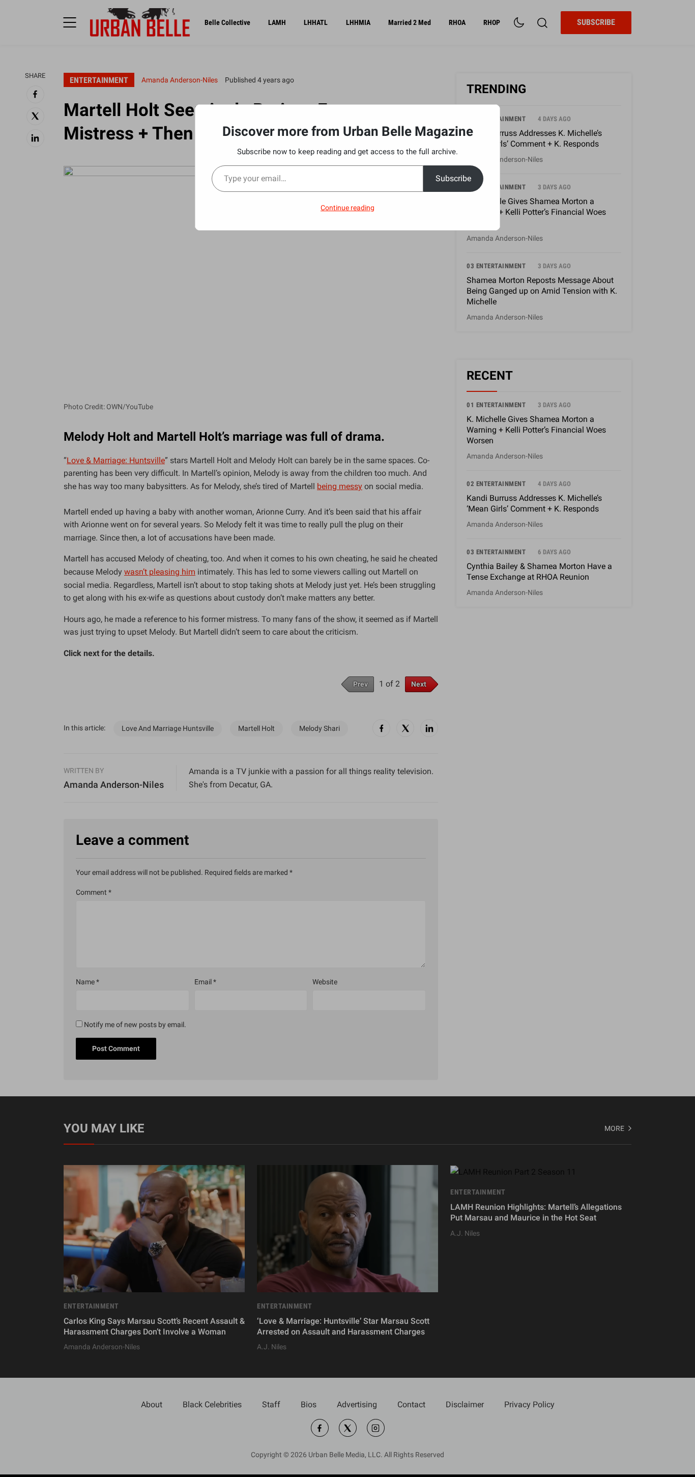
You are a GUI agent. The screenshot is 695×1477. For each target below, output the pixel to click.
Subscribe (453, 178)
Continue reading (347, 208)
